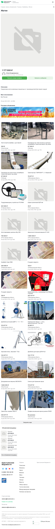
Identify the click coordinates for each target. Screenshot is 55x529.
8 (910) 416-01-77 (7, 475)
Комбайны (25, 7)
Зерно (21, 470)
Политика (22, 465)
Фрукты (21, 482)
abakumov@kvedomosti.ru (9, 507)
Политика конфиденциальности (11, 524)
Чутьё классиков (24, 487)
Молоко (21, 472)
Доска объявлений (11, 7)
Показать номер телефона (14, 78)
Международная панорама (27, 489)
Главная (3, 7)
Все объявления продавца (9, 455)
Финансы (22, 468)
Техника (19, 7)
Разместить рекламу (7, 501)
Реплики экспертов (25, 491)
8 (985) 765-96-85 (7, 472)
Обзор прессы (23, 484)
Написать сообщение (40, 78)
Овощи (21, 480)
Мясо (20, 475)
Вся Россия (4, 97)
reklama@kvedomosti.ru (8, 499)
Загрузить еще (27, 422)
